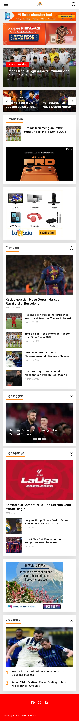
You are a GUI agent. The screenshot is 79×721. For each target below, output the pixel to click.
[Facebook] (32, 702)
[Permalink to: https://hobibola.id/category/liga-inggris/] (71, 396)
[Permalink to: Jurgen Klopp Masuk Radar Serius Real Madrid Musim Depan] (14, 526)
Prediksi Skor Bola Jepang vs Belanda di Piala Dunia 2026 (20, 105)
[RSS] (46, 702)
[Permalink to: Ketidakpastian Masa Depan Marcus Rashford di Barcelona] (39, 275)
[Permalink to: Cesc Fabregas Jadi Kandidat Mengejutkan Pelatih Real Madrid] (14, 377)
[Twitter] (39, 702)
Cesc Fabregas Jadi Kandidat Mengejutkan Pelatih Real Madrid (46, 373)
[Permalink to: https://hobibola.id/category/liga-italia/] (71, 620)
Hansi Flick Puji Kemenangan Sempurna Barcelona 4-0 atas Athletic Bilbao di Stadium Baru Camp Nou (49, 540)
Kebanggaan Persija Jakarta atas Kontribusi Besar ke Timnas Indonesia (48, 316)
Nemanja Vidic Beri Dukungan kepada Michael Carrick (36, 432)
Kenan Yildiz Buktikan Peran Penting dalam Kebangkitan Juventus (39, 684)
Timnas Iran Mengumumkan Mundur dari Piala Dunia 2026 (38, 73)
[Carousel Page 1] (35, 439)
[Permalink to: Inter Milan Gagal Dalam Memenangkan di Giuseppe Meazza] (14, 358)
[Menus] (6, 4)
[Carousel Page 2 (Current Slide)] (39, 439)
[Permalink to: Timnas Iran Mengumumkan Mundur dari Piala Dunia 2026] (13, 133)
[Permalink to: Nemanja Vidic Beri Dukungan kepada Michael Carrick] (39, 423)
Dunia (11, 64)
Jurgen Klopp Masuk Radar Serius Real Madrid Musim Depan (46, 522)
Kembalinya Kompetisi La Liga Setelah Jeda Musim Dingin (38, 507)
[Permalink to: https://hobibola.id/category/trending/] (71, 248)
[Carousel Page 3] (44, 439)
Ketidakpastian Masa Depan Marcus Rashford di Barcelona (57, 105)
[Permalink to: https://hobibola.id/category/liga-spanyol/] (71, 453)
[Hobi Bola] (40, 4)
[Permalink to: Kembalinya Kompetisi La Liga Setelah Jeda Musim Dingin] (39, 480)
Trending (21, 64)
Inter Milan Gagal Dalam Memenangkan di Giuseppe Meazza (47, 354)
